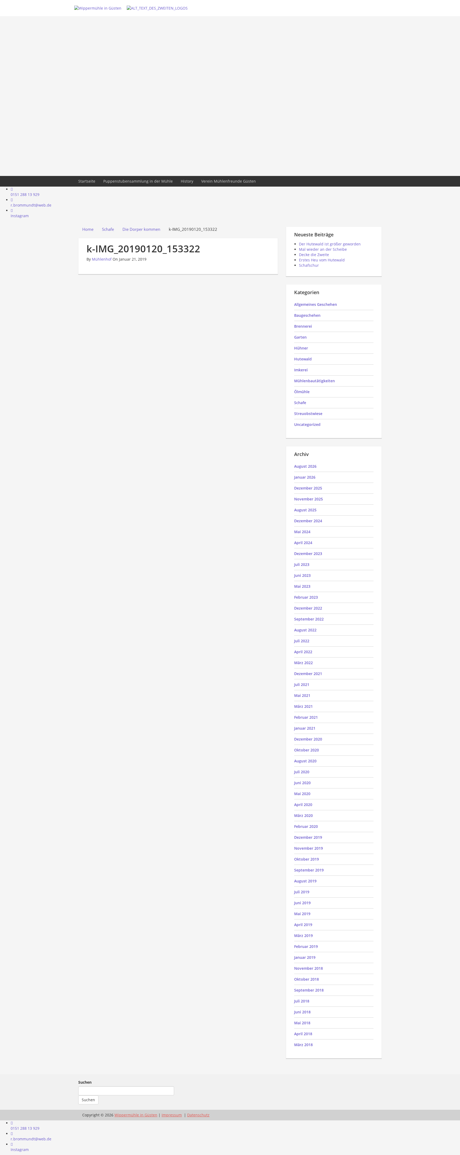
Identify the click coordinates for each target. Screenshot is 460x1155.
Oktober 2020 (306, 750)
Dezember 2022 (308, 608)
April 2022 (303, 651)
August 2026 (305, 466)
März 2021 (303, 706)
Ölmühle (302, 391)
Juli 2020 (301, 771)
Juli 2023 (301, 564)
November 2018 (308, 968)
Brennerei (303, 326)
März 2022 (303, 662)
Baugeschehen (307, 315)
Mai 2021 (302, 695)
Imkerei (301, 369)
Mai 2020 (302, 793)
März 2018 (303, 1044)
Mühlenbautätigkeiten (314, 380)
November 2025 (308, 499)
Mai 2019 (302, 913)
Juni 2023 (302, 575)
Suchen (85, 1082)
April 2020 (303, 804)
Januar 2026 (304, 477)
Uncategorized (307, 424)
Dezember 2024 (308, 520)
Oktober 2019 (306, 859)
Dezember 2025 (308, 488)
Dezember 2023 (308, 553)
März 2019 (303, 935)
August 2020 (305, 760)
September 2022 (309, 619)
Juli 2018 (301, 1001)
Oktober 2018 (306, 979)
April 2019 (303, 924)
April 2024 (303, 542)
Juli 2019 (301, 891)
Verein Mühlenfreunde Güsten (228, 181)
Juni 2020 (302, 782)
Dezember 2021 (308, 673)
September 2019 (309, 870)
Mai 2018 (302, 1022)
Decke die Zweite (314, 254)
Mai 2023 (302, 586)
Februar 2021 (306, 717)
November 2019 (308, 848)
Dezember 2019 (308, 837)
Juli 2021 (301, 684)
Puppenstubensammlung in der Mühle (138, 181)
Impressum (172, 1114)
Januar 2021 (304, 728)
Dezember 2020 (308, 739)
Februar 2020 (306, 826)
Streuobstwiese (308, 413)
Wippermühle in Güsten (135, 1114)
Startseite (86, 181)
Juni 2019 (302, 902)
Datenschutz (198, 1114)
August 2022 (305, 629)
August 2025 (305, 509)
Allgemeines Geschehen (315, 304)
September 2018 (309, 990)
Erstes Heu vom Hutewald (322, 259)
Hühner (301, 348)
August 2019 (305, 880)
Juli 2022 (301, 640)
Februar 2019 (306, 946)
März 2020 (303, 815)
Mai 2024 (302, 531)
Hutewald (303, 358)
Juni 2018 (302, 1011)
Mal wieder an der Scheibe (323, 249)
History (187, 181)
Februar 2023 (306, 597)
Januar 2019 (304, 957)
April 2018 (303, 1033)
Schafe (300, 402)
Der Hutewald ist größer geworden (330, 243)
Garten (300, 337)
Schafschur (309, 265)
